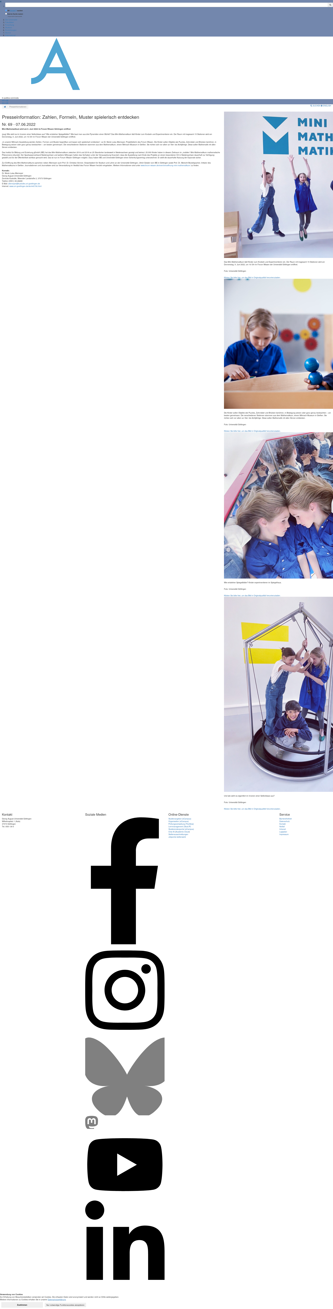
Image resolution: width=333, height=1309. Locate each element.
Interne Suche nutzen (15, 14)
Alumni (8, 32)
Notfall (282, 826)
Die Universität (11, 19)
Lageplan (283, 831)
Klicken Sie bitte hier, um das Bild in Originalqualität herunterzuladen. (252, 277)
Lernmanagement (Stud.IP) (179, 826)
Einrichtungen (11, 30)
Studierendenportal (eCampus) (181, 829)
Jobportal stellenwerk (177, 837)
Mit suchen (15, 10)
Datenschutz (284, 821)
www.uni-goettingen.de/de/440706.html (25, 186)
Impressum (284, 834)
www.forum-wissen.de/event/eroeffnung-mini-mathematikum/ (166, 165)
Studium (8, 27)
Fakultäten (9, 22)
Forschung (9, 25)
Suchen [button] (316, 105)
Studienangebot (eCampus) (179, 818)
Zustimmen (22, 1304)
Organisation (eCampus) (178, 821)
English (327, 105)
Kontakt (282, 824)
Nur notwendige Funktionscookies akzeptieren (65, 1305)
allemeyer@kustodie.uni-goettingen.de (24, 183)
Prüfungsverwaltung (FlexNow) (181, 824)
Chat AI (171, 831)
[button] (5, 100)
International (10, 35)
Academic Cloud (182, 831)
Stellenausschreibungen (178, 834)
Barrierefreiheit (285, 818)
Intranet (282, 829)
